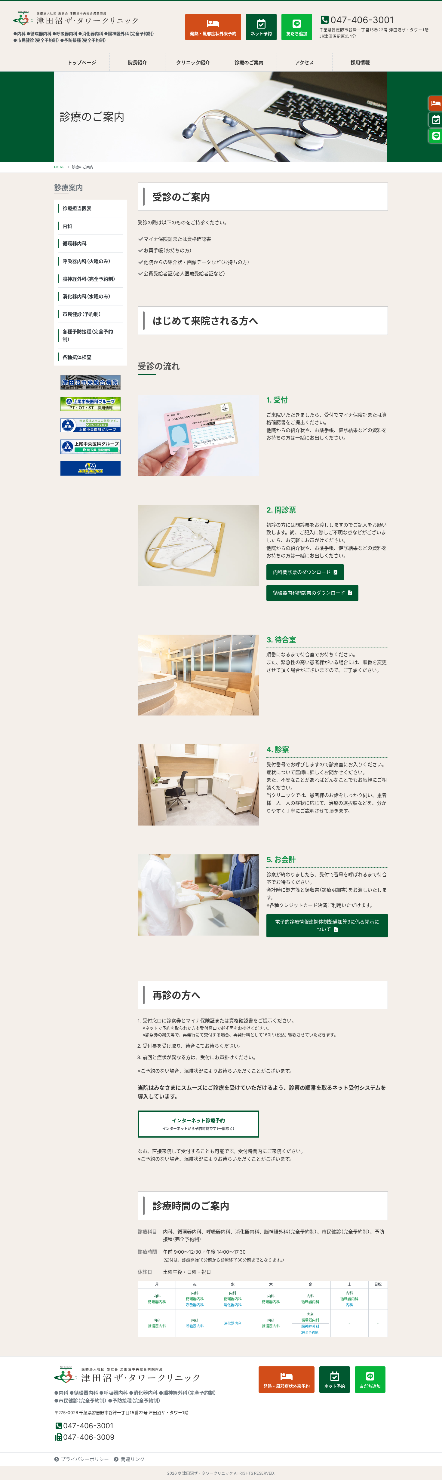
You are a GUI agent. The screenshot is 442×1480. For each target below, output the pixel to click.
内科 (67, 225)
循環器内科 (75, 243)
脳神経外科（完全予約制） (89, 278)
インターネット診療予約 (198, 1124)
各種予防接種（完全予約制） (88, 335)
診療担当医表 (77, 208)
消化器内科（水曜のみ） (87, 296)
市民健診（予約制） (82, 313)
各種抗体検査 (77, 356)
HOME (59, 167)
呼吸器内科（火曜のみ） (87, 261)
